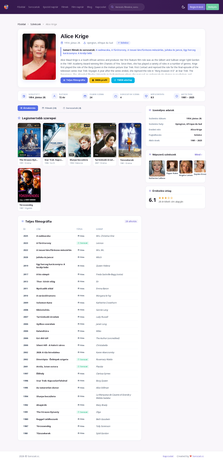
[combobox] (126, 7)
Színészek (36, 24)
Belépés (212, 6)
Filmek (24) (50, 108)
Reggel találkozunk (47, 419)
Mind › (198, 154)
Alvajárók (41, 404)
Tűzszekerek (127, 160)
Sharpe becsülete (79, 159)
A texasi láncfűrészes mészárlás (145, 50)
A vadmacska (103, 50)
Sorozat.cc (198, 456)
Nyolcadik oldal (44, 288)
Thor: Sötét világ (45, 281)
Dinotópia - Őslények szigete (52, 359)
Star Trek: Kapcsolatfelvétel (54, 159)
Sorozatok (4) (73, 108)
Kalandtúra (42, 331)
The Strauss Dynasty (29, 159)
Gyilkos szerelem (45, 324)
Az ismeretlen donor (47, 387)
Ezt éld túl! (42, 338)
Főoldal (22, 24)
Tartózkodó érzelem (104, 159)
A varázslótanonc (46, 295)
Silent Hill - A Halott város (50, 345)
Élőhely (40, 373)
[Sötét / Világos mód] (183, 7)
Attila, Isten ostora (47, 366)
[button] (21, 7)
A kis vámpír (42, 274)
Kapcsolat (168, 456)
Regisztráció (196, 6)
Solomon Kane (44, 302)
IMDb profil (101, 80)
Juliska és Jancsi (173, 50)
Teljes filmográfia (75, 80)
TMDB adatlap (124, 80)
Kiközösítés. (43, 309)
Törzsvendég (26, 205)
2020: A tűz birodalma (48, 352)
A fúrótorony (118, 50)
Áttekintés (29, 108)
